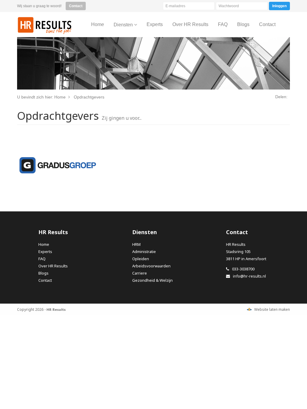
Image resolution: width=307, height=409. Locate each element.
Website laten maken (272, 309)
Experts (45, 251)
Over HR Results (53, 266)
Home (43, 244)
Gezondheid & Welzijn (152, 280)
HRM (136, 244)
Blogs (43, 273)
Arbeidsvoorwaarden (151, 266)
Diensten (124, 24)
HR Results (45, 25)
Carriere (139, 273)
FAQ (42, 258)
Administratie (144, 251)
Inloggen (279, 6)
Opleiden (140, 258)
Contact (45, 280)
